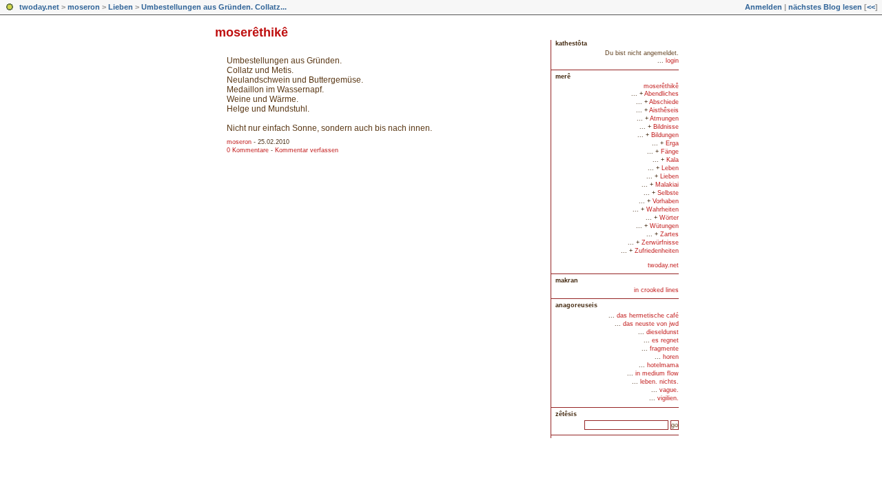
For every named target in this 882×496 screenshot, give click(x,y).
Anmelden (763, 7)
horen (671, 356)
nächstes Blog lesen (825, 7)
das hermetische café (648, 315)
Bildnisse (666, 126)
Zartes (669, 234)
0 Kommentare (248, 150)
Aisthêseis (664, 110)
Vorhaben (666, 201)
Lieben (120, 7)
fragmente (664, 348)
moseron (84, 7)
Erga (672, 143)
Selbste (668, 192)
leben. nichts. (659, 381)
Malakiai (667, 184)
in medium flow (657, 373)
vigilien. (668, 398)
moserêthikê (661, 86)
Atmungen (664, 118)
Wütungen (664, 226)
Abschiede (664, 102)
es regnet (665, 340)
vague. (669, 389)
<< (871, 7)
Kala (672, 159)
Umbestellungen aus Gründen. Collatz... (214, 7)
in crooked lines (656, 290)
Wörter (669, 217)
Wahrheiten (662, 209)
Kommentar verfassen (306, 150)
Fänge (670, 151)
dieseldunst (662, 332)
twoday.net (39, 7)
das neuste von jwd (651, 323)
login (672, 60)
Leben (670, 168)
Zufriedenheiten (657, 250)
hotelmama (663, 365)
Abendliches (661, 93)
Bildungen (665, 135)
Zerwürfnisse (660, 242)
